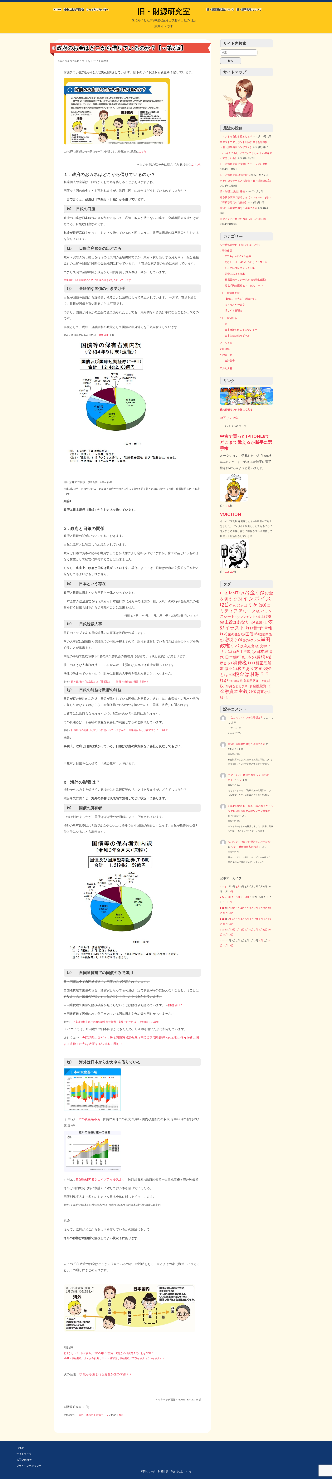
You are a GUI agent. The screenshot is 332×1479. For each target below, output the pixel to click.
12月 (230, 891)
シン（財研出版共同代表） (246, 846)
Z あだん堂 (226, 368)
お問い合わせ (24, 1459)
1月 (229, 897)
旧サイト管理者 (99, 61)
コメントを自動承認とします (236, 136)
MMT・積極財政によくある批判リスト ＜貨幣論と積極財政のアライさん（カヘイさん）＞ (114, 1358)
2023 (223, 907)
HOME (57, 9)
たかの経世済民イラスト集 (240, 268)
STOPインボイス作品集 (238, 256)
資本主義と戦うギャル (237, 335)
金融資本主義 (238, 691)
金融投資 (262, 686)
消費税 (243, 663)
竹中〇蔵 (233, 681)
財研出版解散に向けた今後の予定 (238, 208)
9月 (265, 907)
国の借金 (236, 634)
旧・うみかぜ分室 (235, 304)
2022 (223, 918)
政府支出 (249, 646)
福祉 (231, 669)
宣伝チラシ (251, 640)
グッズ (236, 605)
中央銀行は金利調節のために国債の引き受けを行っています (97, 280)
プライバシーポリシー (29, 1465)
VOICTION (230, 514)
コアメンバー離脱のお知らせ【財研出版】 (243, 218)
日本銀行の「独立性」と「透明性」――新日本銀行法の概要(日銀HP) (109, 681)
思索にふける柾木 (235, 273)
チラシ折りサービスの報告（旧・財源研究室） (246, 180)
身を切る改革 (240, 686)
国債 (252, 634)
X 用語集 (225, 349)
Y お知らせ (226, 354)
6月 (251, 907)
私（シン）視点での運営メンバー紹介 (249, 841)
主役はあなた (240, 622)
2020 (223, 940)
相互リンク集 (229, 418)
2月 (234, 897)
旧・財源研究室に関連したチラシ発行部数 (243, 163)
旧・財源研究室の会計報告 (235, 174)
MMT (236, 592)
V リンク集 (226, 343)
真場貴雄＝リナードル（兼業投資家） (246, 279)
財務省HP (104, 335)
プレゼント (250, 616)
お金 (121, 1415)
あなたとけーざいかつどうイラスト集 (246, 262)
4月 (243, 897)
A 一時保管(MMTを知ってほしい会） (240, 244)
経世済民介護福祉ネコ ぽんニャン (244, 285)
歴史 (226, 663)
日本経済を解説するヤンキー (241, 329)
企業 (261, 622)
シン (239, 779)
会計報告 (230, 360)
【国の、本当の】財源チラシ (92, 1415)
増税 (233, 640)
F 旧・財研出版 (228, 318)
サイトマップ (24, 1453)
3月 (238, 886)
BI (224, 593)
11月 (225, 902)
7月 (256, 907)
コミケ (254, 605)
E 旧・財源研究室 (230, 293)
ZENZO (229, 571)
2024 (223, 897)
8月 (261, 907)
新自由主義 (244, 651)
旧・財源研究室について (220, 9)
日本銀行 (236, 657)
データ (252, 611)
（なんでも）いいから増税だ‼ (245, 717)
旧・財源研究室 (164, 11)
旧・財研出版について (249, 9)
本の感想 (259, 657)
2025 (223, 886)
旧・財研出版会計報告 (232, 191)
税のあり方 (250, 668)
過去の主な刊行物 (74, 9)
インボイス (245, 601)
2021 (223, 929)
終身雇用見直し (253, 681)
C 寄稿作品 (226, 250)
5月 (247, 897)
